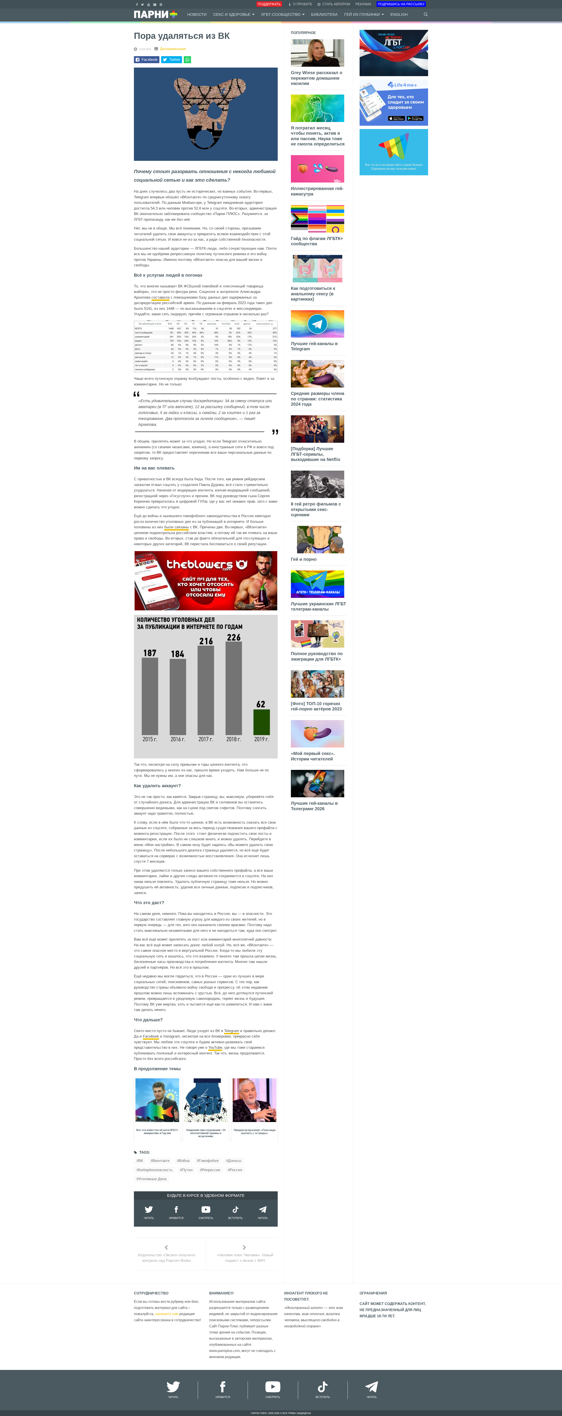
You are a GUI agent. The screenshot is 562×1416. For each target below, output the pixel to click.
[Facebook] (137, 4)
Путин (187, 1170)
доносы (234, 1161)
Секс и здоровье (231, 14)
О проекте (302, 4)
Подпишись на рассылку (401, 4)
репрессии (211, 1170)
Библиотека (324, 14)
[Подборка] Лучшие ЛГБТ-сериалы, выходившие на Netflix (315, 454)
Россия (236, 1170)
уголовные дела (152, 1179)
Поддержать (269, 4)
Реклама (363, 4)
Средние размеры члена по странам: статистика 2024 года (317, 399)
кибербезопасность (156, 1170)
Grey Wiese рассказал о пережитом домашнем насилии (316, 78)
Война (184, 1161)
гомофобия (209, 1161)
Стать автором (336, 4)
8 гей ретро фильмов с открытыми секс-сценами (316, 509)
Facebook (150, 59)
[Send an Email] (155, 4)
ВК (141, 1161)
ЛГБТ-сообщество (281, 14)
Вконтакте (161, 1161)
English (399, 14)
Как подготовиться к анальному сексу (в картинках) (313, 293)
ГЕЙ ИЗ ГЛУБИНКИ (362, 14)
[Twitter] (143, 4)
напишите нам (166, 1314)
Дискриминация (173, 49)
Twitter (174, 59)
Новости (197, 14)
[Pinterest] (161, 4)
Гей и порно (304, 559)
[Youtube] (149, 4)
